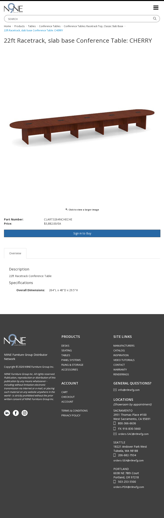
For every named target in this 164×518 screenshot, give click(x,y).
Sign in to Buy (82, 233)
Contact (119, 365)
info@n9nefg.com (129, 390)
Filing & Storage (72, 365)
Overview (15, 253)
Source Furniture (24, 8)
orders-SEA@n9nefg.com (128, 460)
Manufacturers (124, 345)
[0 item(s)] (150, 6)
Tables (65, 355)
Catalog (119, 350)
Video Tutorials (124, 360)
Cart (64, 392)
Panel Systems (71, 360)
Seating (66, 350)
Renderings (121, 374)
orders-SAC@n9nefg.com (133, 434)
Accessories (69, 369)
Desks (65, 345)
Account (67, 401)
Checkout (68, 397)
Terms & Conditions (74, 410)
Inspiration (121, 355)
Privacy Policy (70, 415)
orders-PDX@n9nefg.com (128, 487)
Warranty (120, 369)
